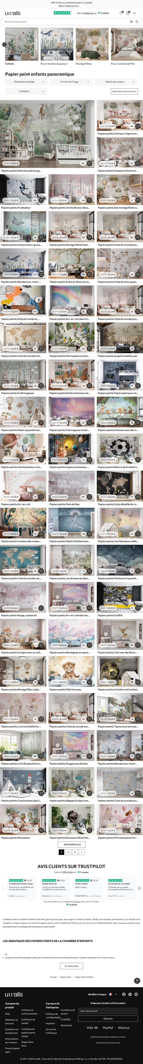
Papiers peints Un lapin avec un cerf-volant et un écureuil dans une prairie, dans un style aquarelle (21, 652)
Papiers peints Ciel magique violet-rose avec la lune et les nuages (70, 430)
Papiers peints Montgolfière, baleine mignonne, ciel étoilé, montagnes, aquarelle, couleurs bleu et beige (21, 689)
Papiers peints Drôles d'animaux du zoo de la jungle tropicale (70, 393)
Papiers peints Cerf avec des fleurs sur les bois (118, 652)
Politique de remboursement (30, 1012)
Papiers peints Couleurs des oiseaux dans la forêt (21, 541)
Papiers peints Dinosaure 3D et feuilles (70, 837)
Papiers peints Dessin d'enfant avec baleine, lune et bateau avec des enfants (70, 541)
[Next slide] (138, 44)
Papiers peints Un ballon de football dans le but (118, 689)
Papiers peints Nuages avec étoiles (69, 763)
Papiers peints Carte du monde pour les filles (118, 318)
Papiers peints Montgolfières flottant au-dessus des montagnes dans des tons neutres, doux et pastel (70, 244)
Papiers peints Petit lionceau (65, 689)
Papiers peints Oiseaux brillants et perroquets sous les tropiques (118, 170)
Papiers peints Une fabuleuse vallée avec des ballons (118, 541)
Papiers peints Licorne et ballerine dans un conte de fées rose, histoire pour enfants (21, 726)
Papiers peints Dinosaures (15, 837)
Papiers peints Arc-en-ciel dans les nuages (70, 615)
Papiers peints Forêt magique (17, 393)
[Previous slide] (4, 44)
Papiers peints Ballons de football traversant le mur (118, 467)
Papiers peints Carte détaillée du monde (118, 504)
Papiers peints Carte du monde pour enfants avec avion (118, 800)
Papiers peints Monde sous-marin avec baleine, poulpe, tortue (21, 281)
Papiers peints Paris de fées (64, 504)
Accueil (53, 977)
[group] (56, 46)
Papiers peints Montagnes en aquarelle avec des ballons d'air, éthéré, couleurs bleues (70, 652)
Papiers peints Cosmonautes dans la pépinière (21, 800)
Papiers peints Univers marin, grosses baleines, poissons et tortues (21, 244)
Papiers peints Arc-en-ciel (15, 504)
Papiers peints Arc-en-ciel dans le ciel (70, 318)
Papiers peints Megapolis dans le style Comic (70, 800)
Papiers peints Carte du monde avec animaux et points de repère (70, 726)
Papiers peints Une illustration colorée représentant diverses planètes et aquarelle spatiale (21, 467)
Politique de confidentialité (53, 1015)
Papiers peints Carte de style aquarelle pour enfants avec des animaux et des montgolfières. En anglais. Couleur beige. (118, 281)
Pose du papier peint (12, 1050)
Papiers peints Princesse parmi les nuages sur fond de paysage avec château (118, 837)
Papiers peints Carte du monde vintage (21, 355)
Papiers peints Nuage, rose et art (19, 615)
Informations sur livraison (11, 1040)
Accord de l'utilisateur (51, 1031)
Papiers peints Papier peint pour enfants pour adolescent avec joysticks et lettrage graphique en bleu (118, 393)
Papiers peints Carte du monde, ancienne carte (21, 578)
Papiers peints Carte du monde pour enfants (118, 244)
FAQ (7, 1013)
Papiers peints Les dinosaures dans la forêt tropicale (70, 578)
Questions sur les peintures (12, 1031)
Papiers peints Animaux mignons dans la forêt (118, 133)
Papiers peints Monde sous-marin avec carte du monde (118, 763)
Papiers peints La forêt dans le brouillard (21, 763)
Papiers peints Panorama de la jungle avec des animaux (21, 170)
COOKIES (66, 1019)
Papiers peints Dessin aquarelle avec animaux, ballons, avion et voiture (21, 430)
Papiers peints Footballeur (16, 207)
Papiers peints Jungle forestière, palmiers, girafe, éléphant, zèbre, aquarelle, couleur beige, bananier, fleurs (118, 355)
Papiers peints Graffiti (110, 615)
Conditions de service (68, 1012)
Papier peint (65, 977)
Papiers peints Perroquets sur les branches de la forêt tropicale (70, 355)
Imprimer (50, 1023)
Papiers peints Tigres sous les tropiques (118, 726)
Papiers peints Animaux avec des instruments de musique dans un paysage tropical (118, 430)
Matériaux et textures (11, 1021)
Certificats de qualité (28, 1021)
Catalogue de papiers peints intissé (28, 1032)
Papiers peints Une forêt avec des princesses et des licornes (70, 207)
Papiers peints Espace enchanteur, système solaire (70, 467)
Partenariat (66, 1025)
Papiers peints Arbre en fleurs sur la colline (70, 281)
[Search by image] (131, 21)
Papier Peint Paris (28, 1044)
